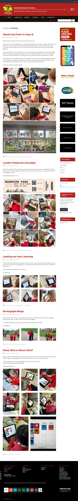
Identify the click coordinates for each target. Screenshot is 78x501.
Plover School (63, 476)
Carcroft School (63, 473)
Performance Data (67, 127)
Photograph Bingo (13, 311)
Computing (17, 156)
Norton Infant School (64, 477)
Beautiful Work (8, 156)
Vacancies (25, 470)
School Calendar (26, 469)
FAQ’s (23, 472)
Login (74, 1)
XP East (61, 470)
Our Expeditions (68, 147)
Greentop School (63, 474)
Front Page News (23, 156)
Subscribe (63, 209)
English (21, 305)
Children (35, 17)
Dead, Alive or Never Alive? (18, 350)
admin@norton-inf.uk (9, 475)
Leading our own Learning (18, 256)
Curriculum (17, 17)
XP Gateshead (63, 472)
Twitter (43, 469)
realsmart (11, 498)
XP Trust (61, 467)
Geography (29, 156)
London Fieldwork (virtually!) (19, 162)
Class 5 (13, 156)
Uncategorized (23, 344)
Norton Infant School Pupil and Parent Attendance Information (67, 116)
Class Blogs (51, 17)
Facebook (43, 467)
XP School (62, 469)
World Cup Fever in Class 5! (18, 34)
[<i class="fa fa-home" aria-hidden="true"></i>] (4, 17)
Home (24, 467)
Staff (42, 17)
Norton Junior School (65, 478)
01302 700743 (64, 183)
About (9, 17)
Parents (27, 17)
